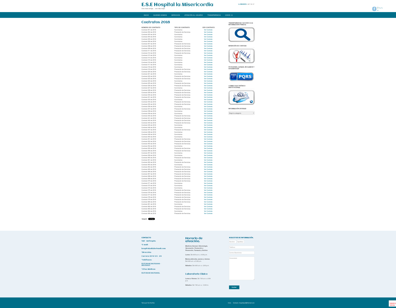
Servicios (175, 15)
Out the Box (151, 303)
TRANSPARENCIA (214, 15)
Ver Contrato (208, 30)
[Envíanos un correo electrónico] (251, 7)
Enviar (234, 287)
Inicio (146, 15)
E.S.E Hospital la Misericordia (177, 4)
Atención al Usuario (193, 15)
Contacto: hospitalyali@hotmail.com (244, 302)
